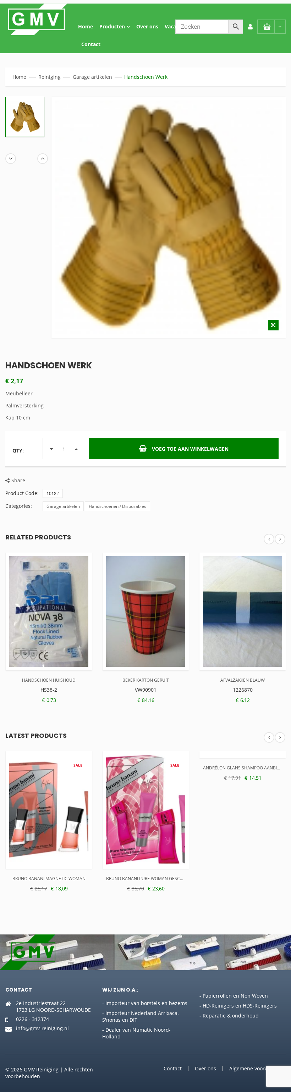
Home (85, 26)
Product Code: (22, 493)
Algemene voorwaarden (257, 1068)
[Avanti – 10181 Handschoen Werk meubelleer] (24, 117)
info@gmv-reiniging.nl (42, 1028)
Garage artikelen (92, 76)
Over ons (147, 26)
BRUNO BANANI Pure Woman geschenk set (153, 879)
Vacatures (177, 26)
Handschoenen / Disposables (117, 506)
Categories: (18, 506)
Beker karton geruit (145, 680)
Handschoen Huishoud (49, 680)
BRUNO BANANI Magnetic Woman (49, 879)
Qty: (18, 450)
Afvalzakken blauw (242, 680)
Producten (112, 26)
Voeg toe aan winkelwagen (190, 448)
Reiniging (49, 76)
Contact (90, 44)
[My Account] (250, 27)
